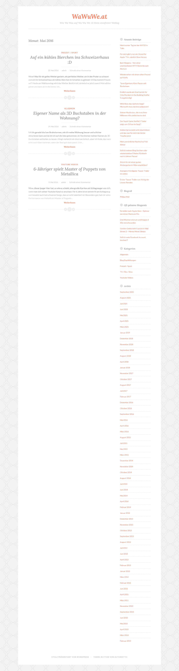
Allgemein (69, 108)
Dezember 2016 (126, 402)
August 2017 (125, 385)
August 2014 (125, 478)
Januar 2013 (125, 571)
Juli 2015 (123, 443)
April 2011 (124, 594)
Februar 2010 (125, 641)
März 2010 (124, 635)
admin (64, 70)
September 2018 (127, 350)
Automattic (121, 657)
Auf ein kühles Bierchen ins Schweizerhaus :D (69, 60)
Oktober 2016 (126, 408)
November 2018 (126, 344)
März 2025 (124, 327)
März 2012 (124, 577)
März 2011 (124, 600)
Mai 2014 (124, 495)
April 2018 (124, 362)
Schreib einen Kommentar (80, 70)
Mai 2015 (124, 449)
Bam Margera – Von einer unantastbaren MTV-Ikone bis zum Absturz (134, 66)
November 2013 (126, 525)
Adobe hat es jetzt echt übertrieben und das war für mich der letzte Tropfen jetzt (135, 133)
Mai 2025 (124, 315)
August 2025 (125, 298)
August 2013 (125, 542)
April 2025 (124, 321)
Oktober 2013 (126, 530)
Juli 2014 (123, 484)
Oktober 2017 (126, 379)
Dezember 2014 (126, 460)
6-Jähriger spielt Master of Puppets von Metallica (70, 171)
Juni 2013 (124, 554)
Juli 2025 (123, 303)
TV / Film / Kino (126, 272)
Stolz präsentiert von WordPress (70, 657)
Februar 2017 (125, 397)
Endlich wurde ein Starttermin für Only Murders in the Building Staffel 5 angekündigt (134, 95)
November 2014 (126, 466)
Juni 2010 (124, 618)
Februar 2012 (125, 583)
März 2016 (124, 431)
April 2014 (124, 501)
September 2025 (127, 292)
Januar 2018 (125, 367)
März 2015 (124, 455)
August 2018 (125, 356)
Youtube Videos (69, 164)
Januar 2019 (125, 333)
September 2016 (127, 414)
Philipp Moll (124, 197)
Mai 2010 (124, 623)
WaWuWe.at (89, 16)
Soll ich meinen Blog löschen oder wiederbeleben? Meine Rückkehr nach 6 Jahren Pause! (133, 153)
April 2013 (124, 559)
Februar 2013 (125, 565)
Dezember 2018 (126, 338)
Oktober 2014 (126, 472)
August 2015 (125, 437)
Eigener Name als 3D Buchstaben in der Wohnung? (69, 116)
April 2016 (124, 426)
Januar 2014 (125, 513)
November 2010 (126, 606)
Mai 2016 (124, 420)
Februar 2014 (125, 507)
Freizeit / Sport (69, 53)
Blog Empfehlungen (128, 260)
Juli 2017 (123, 391)
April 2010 (124, 629)
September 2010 (127, 612)
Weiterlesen (77, 90)
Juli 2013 (123, 548)
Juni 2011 (124, 589)
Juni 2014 (124, 490)
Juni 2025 (124, 309)
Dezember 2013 (126, 519)
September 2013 (127, 536)
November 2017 (126, 373)
